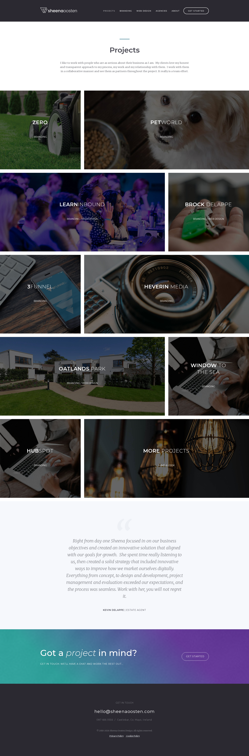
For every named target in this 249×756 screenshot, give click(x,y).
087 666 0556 (105, 719)
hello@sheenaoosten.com (124, 711)
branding (126, 11)
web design (143, 11)
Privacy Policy (116, 736)
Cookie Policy (133, 736)
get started (196, 11)
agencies (161, 11)
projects (109, 11)
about (176, 11)
